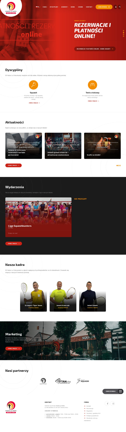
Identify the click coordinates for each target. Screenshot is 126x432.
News (73, 7)
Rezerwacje (90, 408)
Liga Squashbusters (19, 225)
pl (38, 7)
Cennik (80, 7)
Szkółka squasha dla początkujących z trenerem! (19, 154)
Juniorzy (64, 7)
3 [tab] (123, 34)
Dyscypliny (54, 7)
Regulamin (89, 411)
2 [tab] (123, 32)
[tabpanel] (63, 30)
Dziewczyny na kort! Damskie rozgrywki (99, 154)
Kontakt (89, 7)
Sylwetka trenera (33, 307)
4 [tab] (123, 36)
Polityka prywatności (92, 415)
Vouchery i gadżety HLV (93, 413)
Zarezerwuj (102, 7)
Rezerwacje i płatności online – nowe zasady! (60, 154)
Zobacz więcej (82, 46)
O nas (45, 7)
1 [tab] (123, 30)
